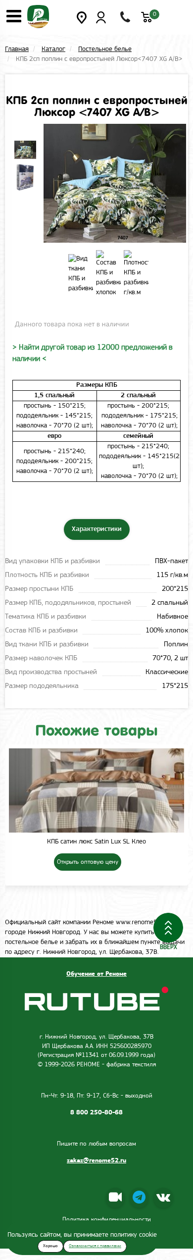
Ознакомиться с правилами (95, 1246)
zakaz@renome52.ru (96, 1160)
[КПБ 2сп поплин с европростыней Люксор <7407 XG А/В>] (24, 150)
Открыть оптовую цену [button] (87, 862)
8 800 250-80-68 (96, 1112)
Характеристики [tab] (97, 529)
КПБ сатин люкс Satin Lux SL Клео (96, 841)
